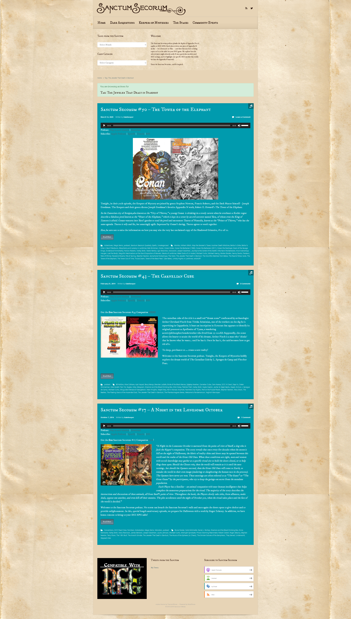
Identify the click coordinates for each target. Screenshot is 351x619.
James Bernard (136, 533)
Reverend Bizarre (118, 256)
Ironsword (172, 251)
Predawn (246, 253)
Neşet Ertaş (162, 390)
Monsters (158, 530)
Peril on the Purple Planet (211, 390)
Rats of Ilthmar (106, 256)
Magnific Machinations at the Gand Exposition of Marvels (140, 253)
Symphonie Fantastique (158, 256)
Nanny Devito (237, 253)
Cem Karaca (216, 384)
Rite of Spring (131, 256)
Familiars (130, 530)
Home (99, 78)
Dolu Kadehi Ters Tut (118, 387)
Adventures (108, 245)
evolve (158, 604)
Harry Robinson (124, 533)
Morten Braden (225, 253)
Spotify (131, 133)
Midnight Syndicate (188, 533)
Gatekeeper (129, 117)
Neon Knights (152, 390)
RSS (148, 133)
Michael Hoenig (214, 253)
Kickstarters (139, 530)
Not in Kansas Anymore (175, 390)
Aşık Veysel (139, 384)
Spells (154, 245)
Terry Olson (238, 390)
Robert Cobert (223, 533)
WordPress (191, 604)
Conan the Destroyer (224, 248)
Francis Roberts (130, 251)
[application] (175, 125)
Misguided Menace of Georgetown (133, 390)
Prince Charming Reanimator (207, 533)
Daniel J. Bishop (204, 530)
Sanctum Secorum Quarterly (141, 245)
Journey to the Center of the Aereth (204, 251)
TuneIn (140, 133)
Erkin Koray (177, 387)
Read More (107, 237)
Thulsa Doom (140, 259)
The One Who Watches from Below (215, 256)
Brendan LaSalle (160, 384)
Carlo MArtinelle (191, 530)
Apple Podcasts (118, 133)
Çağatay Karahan (192, 384)
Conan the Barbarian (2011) (206, 248)
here (151, 440)
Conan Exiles (169, 248)
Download (136, 130)
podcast (127, 245)
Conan (161, 248)
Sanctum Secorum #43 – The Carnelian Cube (147, 276)
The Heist (171, 256)
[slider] (245, 125)
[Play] (104, 125)
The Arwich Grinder (135, 535)
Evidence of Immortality (114, 251)
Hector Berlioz (151, 251)
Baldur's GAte (235, 245)
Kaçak (233, 387)
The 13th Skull (121, 535)
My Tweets (154, 568)
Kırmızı (238, 387)
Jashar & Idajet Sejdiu (221, 387)
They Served (230, 535)
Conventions (109, 530)
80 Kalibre (120, 384)
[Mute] (239, 125)
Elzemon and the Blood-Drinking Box (158, 387)
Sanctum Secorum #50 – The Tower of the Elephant (156, 109)
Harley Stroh (141, 251)
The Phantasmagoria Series (174, 392)
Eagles (129, 387)
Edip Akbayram (138, 387)
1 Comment (245, 417)
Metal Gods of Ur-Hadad (186, 253)
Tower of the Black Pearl (154, 259)
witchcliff (197, 259)
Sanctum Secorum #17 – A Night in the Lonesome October (162, 410)
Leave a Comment (243, 117)
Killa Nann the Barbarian (226, 251)
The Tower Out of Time (125, 259)
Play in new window (119, 130)
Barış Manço (149, 384)
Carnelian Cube (205, 384)
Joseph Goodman (183, 251)
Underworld (240, 535)
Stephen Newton (143, 256)
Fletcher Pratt (187, 387)
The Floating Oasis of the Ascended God (122, 392)
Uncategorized (163, 245)
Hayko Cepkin (207, 387)
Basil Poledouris (112, 248)
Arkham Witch (186, 245)
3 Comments (245, 284)
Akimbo (177, 245)
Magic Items (118, 245)
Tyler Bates (168, 259)
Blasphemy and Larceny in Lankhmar (133, 248)
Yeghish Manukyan (213, 392)
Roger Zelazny (235, 533)
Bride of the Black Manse (176, 384)
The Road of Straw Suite (237, 256)
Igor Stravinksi (162, 251)
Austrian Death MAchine (220, 245)
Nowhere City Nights (193, 390)
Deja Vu (235, 384)
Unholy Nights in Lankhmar (183, 259)
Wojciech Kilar (106, 538)
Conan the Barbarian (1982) (185, 248)
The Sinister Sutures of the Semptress (211, 535)
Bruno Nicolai (179, 530)
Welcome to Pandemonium (195, 392)
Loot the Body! (112, 253)
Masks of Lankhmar (169, 253)
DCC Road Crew (120, 530)
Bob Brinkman (152, 248)
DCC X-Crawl (227, 384)
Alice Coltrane (129, 384)
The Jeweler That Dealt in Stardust (189, 256)
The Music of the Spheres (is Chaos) (182, 535)
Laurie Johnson (163, 533)
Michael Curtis (201, 253)
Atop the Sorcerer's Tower (201, 245)
